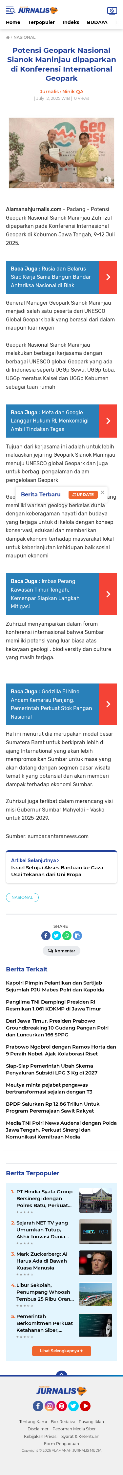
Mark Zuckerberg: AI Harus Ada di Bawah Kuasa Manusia (42, 1261)
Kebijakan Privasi (40, 1436)
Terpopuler (41, 22)
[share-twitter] (56, 935)
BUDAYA (97, 22)
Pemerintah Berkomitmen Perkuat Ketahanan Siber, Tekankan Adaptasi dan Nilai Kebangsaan (44, 1323)
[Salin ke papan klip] (77, 935)
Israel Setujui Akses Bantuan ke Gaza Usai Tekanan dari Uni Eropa (57, 871)
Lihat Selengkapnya (60, 1350)
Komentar (64, 950)
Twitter (76, 1414)
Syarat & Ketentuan (80, 1436)
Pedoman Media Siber (74, 1428)
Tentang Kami (33, 1421)
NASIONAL (22, 897)
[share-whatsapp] (67, 935)
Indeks (71, 22)
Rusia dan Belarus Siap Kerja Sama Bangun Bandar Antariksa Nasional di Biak (51, 277)
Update (85, 494)
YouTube (89, 1414)
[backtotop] (62, 1376)
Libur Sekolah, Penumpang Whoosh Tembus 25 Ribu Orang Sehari (44, 1292)
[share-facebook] (46, 935)
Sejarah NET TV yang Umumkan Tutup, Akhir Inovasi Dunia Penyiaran (42, 1230)
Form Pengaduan (61, 1443)
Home (13, 22)
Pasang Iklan (91, 1421)
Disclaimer (38, 1428)
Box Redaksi (63, 1421)
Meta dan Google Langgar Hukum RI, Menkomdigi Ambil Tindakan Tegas (50, 420)
